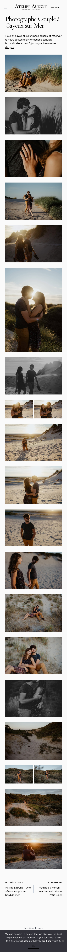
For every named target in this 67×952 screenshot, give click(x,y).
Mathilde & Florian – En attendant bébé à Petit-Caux (50, 889)
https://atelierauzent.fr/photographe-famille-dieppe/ (30, 45)
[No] (62, 941)
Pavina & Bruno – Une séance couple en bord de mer (18, 889)
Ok (33, 946)
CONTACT (55, 8)
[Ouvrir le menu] (5, 8)
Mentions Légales (33, 927)
